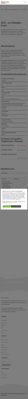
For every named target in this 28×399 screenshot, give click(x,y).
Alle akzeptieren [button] (7, 206)
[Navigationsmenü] (25, 2)
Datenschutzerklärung (12, 202)
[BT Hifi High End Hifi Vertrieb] (5, 2)
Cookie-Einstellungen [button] (16, 206)
